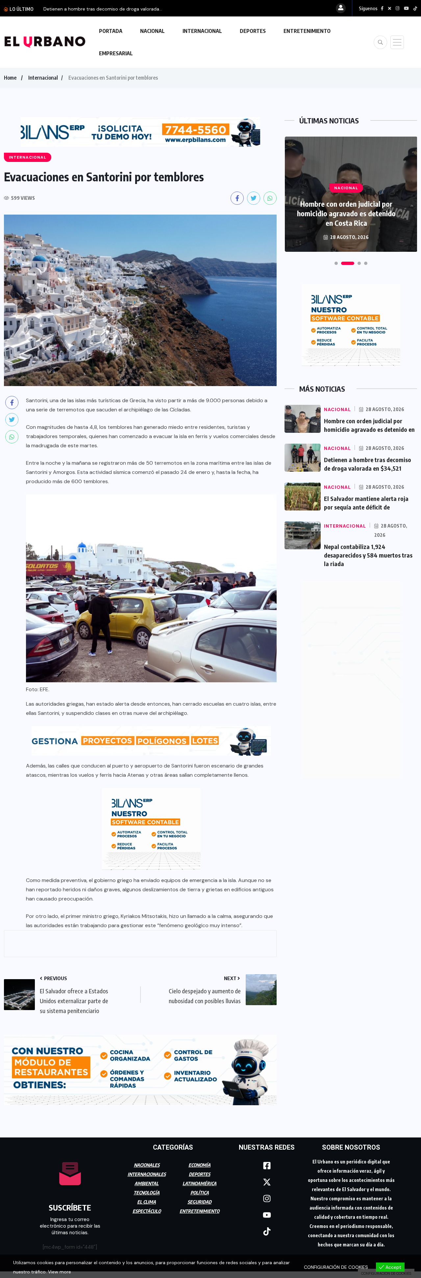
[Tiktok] (267, 1228)
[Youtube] (267, 1212)
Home (10, 77)
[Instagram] (267, 1195)
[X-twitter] (267, 1179)
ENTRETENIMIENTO (307, 31)
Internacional (43, 77)
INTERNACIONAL (202, 31)
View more (59, 1272)
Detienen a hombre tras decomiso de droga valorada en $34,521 (346, 213)
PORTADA (110, 31)
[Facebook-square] (267, 1162)
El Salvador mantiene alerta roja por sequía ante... (97, 9)
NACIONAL (152, 31)
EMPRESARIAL (116, 53)
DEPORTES (253, 31)
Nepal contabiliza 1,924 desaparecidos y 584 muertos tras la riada (368, 555)
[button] (336, 263)
